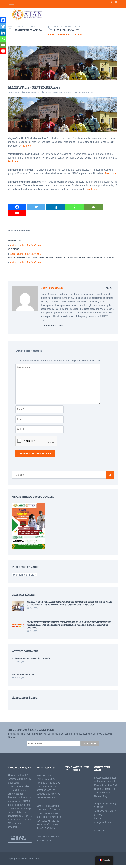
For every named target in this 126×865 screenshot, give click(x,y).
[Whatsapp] (74, 207)
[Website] (107, 288)
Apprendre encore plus (18, 838)
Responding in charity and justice (31, 658)
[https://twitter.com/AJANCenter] (99, 830)
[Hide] (1, 57)
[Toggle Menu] (11, 3)
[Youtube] (17, 213)
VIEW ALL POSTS (53, 325)
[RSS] (111, 288)
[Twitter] (36, 207)
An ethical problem (23, 674)
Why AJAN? (13, 249)
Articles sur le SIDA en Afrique (58, 92)
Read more (25, 145)
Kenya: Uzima (15, 240)
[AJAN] (27, 14)
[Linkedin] (55, 207)
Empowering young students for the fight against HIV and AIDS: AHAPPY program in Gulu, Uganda (61, 257)
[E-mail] (93, 207)
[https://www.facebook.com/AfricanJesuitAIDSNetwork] (94, 830)
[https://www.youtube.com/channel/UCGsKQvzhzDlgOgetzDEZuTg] (104, 830)
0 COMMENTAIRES (85, 92)
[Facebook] (17, 207)
